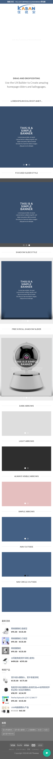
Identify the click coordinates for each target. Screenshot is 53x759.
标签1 (40, 730)
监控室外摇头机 (8, 734)
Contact (35, 749)
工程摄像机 (32, 730)
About (11, 749)
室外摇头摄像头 (20, 730)
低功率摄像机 (7, 730)
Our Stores (21, 749)
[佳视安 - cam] (26, 9)
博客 (28, 749)
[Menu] (3, 9)
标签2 (46, 730)
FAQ (42, 749)
